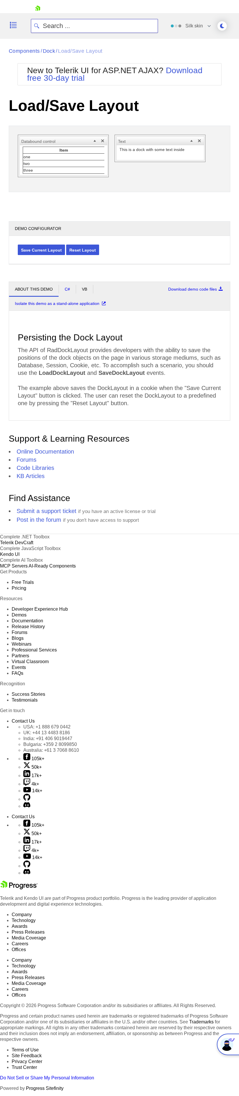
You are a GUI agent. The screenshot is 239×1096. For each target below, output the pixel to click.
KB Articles (31, 476)
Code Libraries (35, 468)
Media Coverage (29, 937)
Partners (20, 655)
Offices (19, 949)
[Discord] (26, 806)
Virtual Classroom (30, 661)
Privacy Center (27, 1061)
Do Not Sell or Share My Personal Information (47, 1077)
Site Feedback (27, 1055)
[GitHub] (26, 799)
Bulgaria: (50, 744)
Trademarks (201, 1021)
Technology (24, 920)
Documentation (27, 620)
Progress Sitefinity (45, 1088)
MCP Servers (14, 565)
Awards (19, 926)
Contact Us (23, 721)
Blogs (18, 638)
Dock (49, 51)
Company (22, 914)
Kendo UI (10, 554)
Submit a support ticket (46, 511)
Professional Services (34, 649)
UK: (46, 732)
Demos (19, 614)
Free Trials (23, 582)
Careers (20, 943)
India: (47, 738)
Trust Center (24, 1067)
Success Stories (28, 694)
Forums (26, 459)
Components (24, 51)
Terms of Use (25, 1049)
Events (19, 667)
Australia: (51, 750)
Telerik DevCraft (16, 542)
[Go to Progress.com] (19, 887)
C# (67, 289)
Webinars (21, 644)
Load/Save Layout (80, 51)
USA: (47, 726)
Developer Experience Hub (40, 609)
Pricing (19, 588)
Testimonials (25, 700)
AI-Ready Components (52, 565)
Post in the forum (39, 520)
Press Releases (28, 932)
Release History (28, 626)
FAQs (17, 673)
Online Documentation (45, 451)
